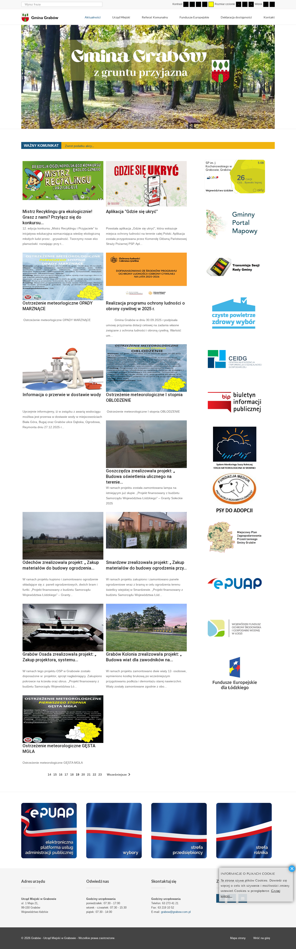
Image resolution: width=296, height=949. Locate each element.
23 (100, 774)
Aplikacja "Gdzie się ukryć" (132, 211)
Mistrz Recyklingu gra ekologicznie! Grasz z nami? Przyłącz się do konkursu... (57, 217)
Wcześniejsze (117, 774)
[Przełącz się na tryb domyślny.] (186, 4)
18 (72, 774)
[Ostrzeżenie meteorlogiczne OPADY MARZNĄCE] (63, 276)
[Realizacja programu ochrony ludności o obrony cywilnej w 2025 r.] (146, 276)
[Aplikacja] (146, 185)
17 (66, 774)
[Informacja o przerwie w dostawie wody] (63, 368)
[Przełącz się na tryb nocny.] (192, 4)
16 (60, 774)
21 (89, 774)
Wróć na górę (261, 938)
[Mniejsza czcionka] (238, 4)
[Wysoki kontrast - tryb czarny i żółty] (204, 4)
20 (83, 774)
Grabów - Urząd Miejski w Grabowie (54, 938)
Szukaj (99, 4)
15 (55, 774)
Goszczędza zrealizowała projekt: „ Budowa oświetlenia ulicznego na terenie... (140, 476)
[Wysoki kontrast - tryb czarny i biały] (198, 4)
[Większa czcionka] (251, 4)
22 (94, 774)
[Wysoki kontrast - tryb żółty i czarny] (211, 4)
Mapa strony (238, 938)
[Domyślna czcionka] (244, 4)
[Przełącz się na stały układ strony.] (265, 4)
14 (49, 774)
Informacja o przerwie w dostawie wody (62, 394)
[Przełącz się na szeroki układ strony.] (272, 4)
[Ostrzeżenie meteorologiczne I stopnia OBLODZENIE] (146, 368)
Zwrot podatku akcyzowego (83, 146)
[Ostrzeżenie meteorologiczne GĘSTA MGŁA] (63, 719)
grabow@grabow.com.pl (176, 911)
